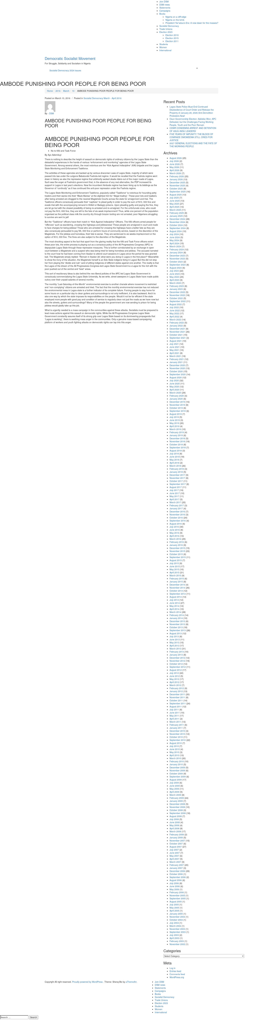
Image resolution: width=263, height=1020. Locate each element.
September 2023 (178, 264)
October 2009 (176, 773)
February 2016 (177, 541)
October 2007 (176, 843)
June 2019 (175, 420)
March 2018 (175, 465)
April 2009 (174, 791)
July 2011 (174, 709)
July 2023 (174, 270)
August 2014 (176, 596)
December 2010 (177, 730)
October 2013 (176, 627)
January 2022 (176, 325)
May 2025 (174, 203)
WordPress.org (177, 977)
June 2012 (175, 676)
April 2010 (174, 755)
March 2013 (175, 648)
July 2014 (174, 599)
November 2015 (177, 551)
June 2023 (175, 273)
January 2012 (176, 691)
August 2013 (176, 633)
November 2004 (177, 916)
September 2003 (178, 931)
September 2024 (178, 228)
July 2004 (174, 922)
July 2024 (174, 234)
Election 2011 (172, 41)
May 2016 (174, 532)
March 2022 (175, 319)
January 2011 (176, 727)
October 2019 (176, 407)
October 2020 (176, 371)
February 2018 (177, 468)
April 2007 (174, 858)
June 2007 (175, 852)
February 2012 (177, 688)
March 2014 (175, 612)
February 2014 (177, 615)
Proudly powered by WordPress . (88, 981)
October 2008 (176, 810)
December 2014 (177, 584)
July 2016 (174, 526)
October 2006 (176, 874)
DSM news (164, 4)
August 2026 (176, 158)
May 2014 (174, 605)
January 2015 (176, 581)
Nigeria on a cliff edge (175, 16)
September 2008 (178, 813)
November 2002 (177, 944)
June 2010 (175, 749)
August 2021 (176, 340)
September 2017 (178, 484)
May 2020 (174, 386)
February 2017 (177, 505)
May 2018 (174, 459)
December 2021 (177, 328)
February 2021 (177, 359)
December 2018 (177, 438)
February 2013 (177, 651)
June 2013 (175, 639)
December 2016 (177, 511)
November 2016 (177, 514)
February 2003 (177, 941)
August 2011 (176, 706)
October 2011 (176, 700)
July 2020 (174, 380)
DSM (51, 113)
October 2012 (176, 663)
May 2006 (174, 889)
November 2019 (177, 404)
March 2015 (175, 575)
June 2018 (175, 456)
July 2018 (174, 453)
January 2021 (176, 362)
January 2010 (176, 764)
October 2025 (176, 188)
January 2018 (176, 471)
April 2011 (174, 718)
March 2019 (175, 429)
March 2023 (175, 282)
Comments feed (177, 974)
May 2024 (174, 240)
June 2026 (175, 164)
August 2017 (176, 487)
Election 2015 (172, 38)
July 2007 (174, 849)
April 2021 (174, 353)
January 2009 (176, 800)
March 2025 (175, 209)
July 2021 (174, 343)
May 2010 (174, 752)
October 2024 (176, 225)
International (165, 50)
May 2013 (174, 642)
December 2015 (177, 548)
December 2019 (177, 401)
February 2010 (177, 761)
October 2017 (176, 481)
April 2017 (174, 499)
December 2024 (177, 218)
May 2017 (174, 496)
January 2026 (176, 179)
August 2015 (176, 560)
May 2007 (174, 855)
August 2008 (176, 816)
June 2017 (175, 493)
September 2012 (178, 666)
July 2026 (174, 161)
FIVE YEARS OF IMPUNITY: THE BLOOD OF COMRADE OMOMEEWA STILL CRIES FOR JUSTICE (191, 137)
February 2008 (177, 834)
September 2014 (178, 593)
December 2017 (177, 474)
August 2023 (176, 267)
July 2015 (174, 563)
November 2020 (177, 368)
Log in (172, 968)
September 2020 (178, 374)
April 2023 (174, 279)
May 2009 (174, 788)
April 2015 (174, 572)
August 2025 (176, 194)
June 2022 (175, 310)
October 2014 (176, 590)
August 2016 (176, 523)
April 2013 (174, 645)
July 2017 (174, 490)
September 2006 (178, 877)
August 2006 (176, 880)
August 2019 (176, 413)
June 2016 (175, 529)
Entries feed (175, 971)
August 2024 (176, 231)
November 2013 (177, 624)
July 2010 (174, 746)
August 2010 (176, 743)
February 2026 (177, 176)
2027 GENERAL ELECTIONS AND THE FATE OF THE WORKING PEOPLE (193, 145)
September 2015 (178, 557)
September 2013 (178, 630)
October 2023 (176, 261)
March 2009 (175, 794)
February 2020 (177, 395)
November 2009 (177, 770)
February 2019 (177, 432)
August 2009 (176, 779)
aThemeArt (131, 981)
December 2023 (177, 255)
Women (163, 47)
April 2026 (174, 170)
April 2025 (174, 206)
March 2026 (175, 173)
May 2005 (174, 907)
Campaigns (164, 10)
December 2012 (177, 657)
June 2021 (175, 346)
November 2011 (177, 697)
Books (162, 13)
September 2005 (178, 898)
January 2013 (176, 654)
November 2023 (177, 258)
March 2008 (175, 831)
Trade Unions (165, 28)
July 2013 (174, 636)
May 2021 (174, 349)
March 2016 (175, 538)
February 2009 (177, 797)
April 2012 (174, 682)
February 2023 (177, 285)
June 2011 (175, 712)
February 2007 (177, 864)
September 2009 (178, 776)
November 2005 (177, 895)
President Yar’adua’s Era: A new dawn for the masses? (191, 22)
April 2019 (174, 426)
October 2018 (176, 444)
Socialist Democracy (169, 25)
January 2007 (176, 867)
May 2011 (174, 715)
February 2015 (177, 578)
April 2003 (174, 938)
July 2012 (174, 672)
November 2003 (177, 928)
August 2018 (176, 450)
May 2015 (174, 569)
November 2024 (177, 222)
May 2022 (174, 313)
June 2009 (175, 785)
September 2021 (178, 337)
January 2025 (176, 215)
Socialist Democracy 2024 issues (65, 70)
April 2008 (174, 828)
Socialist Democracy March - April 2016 (102, 98)
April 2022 (174, 316)
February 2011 (177, 724)
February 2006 (177, 892)
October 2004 (176, 919)
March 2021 (175, 356)
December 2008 (177, 803)
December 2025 (177, 182)
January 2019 (176, 435)
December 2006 (177, 871)
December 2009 (177, 767)
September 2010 (178, 739)
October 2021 (176, 334)
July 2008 (174, 819)
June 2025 (175, 200)
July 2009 (174, 782)
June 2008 (175, 822)
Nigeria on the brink (174, 19)
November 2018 (177, 441)
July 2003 (174, 935)
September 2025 (178, 191)
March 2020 (175, 392)
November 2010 (177, 733)
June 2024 (175, 237)
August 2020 (176, 377)
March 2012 (175, 685)
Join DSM (164, 1)
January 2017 (176, 508)
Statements (164, 7)
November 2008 (177, 807)
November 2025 (177, 185)
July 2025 (174, 197)
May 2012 (174, 679)
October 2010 (176, 736)
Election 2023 (165, 32)
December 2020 (177, 365)
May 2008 (174, 825)
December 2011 (177, 694)
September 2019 (178, 410)
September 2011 (178, 703)
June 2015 (175, 566)
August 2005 (176, 901)
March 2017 (175, 502)
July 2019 (174, 417)
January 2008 (176, 837)
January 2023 (176, 289)
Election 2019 (172, 35)
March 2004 (175, 925)
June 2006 (175, 886)
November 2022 (177, 295)
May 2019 (174, 423)
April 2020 (174, 389)
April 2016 (174, 535)
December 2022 (177, 292)
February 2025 (177, 212)
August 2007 (176, 846)
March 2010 (175, 758)
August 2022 (176, 304)
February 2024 (177, 249)
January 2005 (176, 913)
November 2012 (177, 660)
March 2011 (175, 721)
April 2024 (174, 243)
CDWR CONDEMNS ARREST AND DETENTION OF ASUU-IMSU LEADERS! (193, 129)
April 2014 (174, 608)
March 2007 (175, 861)
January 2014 (176, 618)
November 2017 (177, 477)
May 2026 (174, 167)
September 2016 (178, 520)
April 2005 (174, 910)
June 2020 (175, 383)
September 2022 (178, 301)
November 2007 (177, 840)
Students (163, 44)
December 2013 (177, 621)
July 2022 (174, 307)
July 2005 (174, 904)
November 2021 (177, 331)
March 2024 (175, 246)
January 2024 (176, 252)
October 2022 (176, 298)
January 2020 (176, 398)
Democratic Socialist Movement (70, 58)
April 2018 (174, 462)
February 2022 (177, 322)
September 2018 (178, 447)
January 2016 (176, 544)
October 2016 (176, 517)
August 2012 (176, 669)
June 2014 (175, 602)
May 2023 (174, 276)
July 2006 (174, 883)
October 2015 (176, 554)
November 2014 (177, 587)
